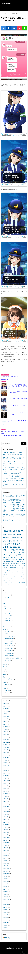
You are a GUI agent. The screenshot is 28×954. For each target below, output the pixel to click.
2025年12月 (6, 711)
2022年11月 (6, 783)
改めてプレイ (18, 559)
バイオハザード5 (8, 582)
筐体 (13, 576)
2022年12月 (6, 780)
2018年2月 (5, 925)
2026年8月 (5, 703)
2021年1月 (5, 835)
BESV (16, 547)
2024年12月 (6, 742)
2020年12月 (6, 837)
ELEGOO (7, 597)
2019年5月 (5, 886)
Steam (17, 565)
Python (10, 576)
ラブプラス (4, 376)
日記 (4, 671)
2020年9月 (5, 845)
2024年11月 (6, 744)
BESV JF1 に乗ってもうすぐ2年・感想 (12, 454)
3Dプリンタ (13, 574)
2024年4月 (5, 757)
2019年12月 (6, 868)
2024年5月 (5, 755)
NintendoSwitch (11, 538)
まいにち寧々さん (9, 679)
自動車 (4, 682)
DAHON (9, 557)
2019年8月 (5, 878)
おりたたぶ (18, 557)
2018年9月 (5, 907)
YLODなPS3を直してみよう (10, 461)
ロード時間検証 (8, 650)
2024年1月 (5, 762)
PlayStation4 (12, 531)
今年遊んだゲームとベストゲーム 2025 (12, 520)
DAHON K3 (7, 692)
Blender (5, 601)
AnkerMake (19, 576)
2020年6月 (5, 853)
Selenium (6, 584)
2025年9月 (5, 719)
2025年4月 (5, 731)
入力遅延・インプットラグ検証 (12, 658)
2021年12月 (6, 806)
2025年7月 (5, 724)
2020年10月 (6, 842)
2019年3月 (5, 891)
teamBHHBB (6, 608)
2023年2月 (5, 775)
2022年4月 (5, 796)
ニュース (5, 666)
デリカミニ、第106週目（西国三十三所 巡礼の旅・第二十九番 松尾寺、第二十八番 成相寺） (14, 510)
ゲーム (4, 629)
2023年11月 (6, 768)
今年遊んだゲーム (9, 653)
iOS (9, 572)
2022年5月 (5, 793)
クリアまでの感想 (9, 638)
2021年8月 (5, 817)
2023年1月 (5, 778)
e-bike (10, 550)
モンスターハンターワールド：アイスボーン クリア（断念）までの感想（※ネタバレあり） (13, 480)
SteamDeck (7, 618)
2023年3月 (5, 773)
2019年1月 (5, 896)
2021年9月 (5, 814)
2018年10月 (6, 904)
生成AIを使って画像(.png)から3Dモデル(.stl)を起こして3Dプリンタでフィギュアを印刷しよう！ (14, 516)
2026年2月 (5, 708)
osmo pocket (8, 613)
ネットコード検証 (9, 641)
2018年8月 (5, 909)
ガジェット (6, 611)
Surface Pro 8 (8, 620)
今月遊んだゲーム (9, 655)
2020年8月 (5, 847)
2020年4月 (5, 858)
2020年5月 (5, 855)
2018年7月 (5, 912)
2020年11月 (6, 840)
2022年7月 (5, 788)
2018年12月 (6, 899)
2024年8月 (5, 750)
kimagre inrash (6, 3)
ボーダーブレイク (9, 645)
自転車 (19, 555)
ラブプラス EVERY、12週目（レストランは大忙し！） (14, 435)
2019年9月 (5, 876)
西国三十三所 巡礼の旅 (16, 567)
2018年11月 (6, 902)
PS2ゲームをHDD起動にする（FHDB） (13, 452)
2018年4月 (5, 920)
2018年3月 (5, 922)
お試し (11, 565)
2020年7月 (5, 850)
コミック (5, 664)
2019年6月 (5, 884)
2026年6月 (5, 706)
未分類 (4, 674)
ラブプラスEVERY (13, 376)
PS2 (6, 633)
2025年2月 (5, 737)
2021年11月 (6, 809)
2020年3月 (5, 860)
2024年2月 (5, 760)
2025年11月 (6, 713)
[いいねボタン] (2, 365)
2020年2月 (5, 863)
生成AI (4, 677)
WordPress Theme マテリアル (16, 947)
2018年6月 (5, 915)
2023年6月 (5, 770)
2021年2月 (5, 832)
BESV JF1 (7, 690)
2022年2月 (5, 801)
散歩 (4, 669)
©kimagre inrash (9, 948)
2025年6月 (5, 726)
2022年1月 (5, 804)
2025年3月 (5, 734)
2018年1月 (5, 927)
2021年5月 (5, 824)
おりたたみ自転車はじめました (13, 561)
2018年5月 (5, 917)
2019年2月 (5, 894)
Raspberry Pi (7, 570)
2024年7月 (5, 752)
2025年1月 (5, 739)
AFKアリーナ (8, 631)
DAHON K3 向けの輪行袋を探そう (11, 476)
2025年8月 (5, 721)
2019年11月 (6, 871)
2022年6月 (5, 791)
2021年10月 (6, 811)
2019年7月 (5, 881)
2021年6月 (5, 822)
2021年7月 (5, 819)
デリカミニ (10, 555)
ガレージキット (7, 626)
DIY (4, 603)
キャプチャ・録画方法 (10, 636)
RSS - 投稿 (7, 938)
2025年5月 (5, 729)
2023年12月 (6, 765)
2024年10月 (6, 747)
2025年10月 (6, 716)
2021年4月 (5, 827)
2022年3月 (5, 799)
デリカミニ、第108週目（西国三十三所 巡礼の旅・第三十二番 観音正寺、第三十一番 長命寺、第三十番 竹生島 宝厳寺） (13, 501)
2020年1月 (5, 866)
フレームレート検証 (9, 643)
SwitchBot (7, 623)
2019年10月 (6, 873)
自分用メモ (13, 552)
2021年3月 (5, 829)
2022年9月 (5, 786)
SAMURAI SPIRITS (16, 582)
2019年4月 (5, 889)
